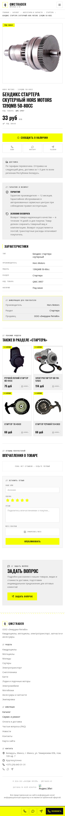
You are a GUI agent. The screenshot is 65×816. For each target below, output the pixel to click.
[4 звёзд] (22, 500)
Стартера (50, 12)
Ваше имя (9, 485)
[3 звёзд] (17, 500)
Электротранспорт (12, 667)
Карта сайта (8, 741)
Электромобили (10, 685)
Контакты (7, 736)
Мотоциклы (8, 654)
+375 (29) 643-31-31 (16, 764)
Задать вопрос (24, 596)
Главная (5, 12)
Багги (5, 676)
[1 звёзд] (8, 500)
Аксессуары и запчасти (32, 12)
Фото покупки (11, 526)
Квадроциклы (9, 649)
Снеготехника (9, 672)
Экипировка (8, 699)
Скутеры (6, 663)
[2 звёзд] (12, 500)
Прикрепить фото (34, 532)
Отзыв (8, 506)
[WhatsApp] (8, 769)
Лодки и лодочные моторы (16, 681)
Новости (6, 731)
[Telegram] (12, 769)
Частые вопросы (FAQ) (14, 726)
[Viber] (3, 769)
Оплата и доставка (12, 721)
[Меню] (60, 5)
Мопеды (6, 658)
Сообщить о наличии (34, 138)
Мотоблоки (8, 690)
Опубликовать (32, 541)
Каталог (16, 12)
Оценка (8, 496)
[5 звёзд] (27, 500)
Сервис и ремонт (11, 716)
